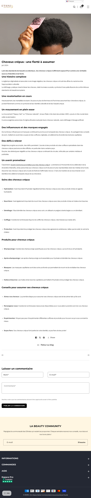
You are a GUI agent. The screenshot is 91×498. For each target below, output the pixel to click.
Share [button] (52, 337)
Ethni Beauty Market (35, 495)
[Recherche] (75, 7)
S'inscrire (81, 442)
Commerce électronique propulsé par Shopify (55, 495)
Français (71, 1)
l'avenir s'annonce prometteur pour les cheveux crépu (30, 165)
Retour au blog (47, 345)
